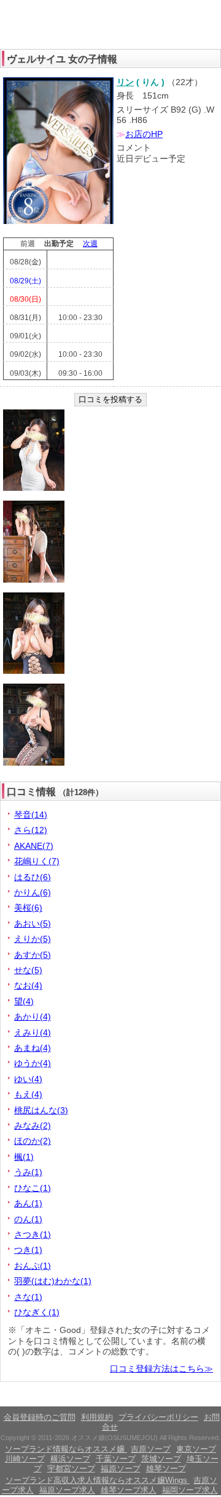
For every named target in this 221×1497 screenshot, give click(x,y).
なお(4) (28, 985)
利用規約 (97, 1417)
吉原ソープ (151, 1449)
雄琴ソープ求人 (129, 1490)
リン (125, 82)
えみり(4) (32, 1032)
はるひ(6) (32, 877)
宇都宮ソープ (71, 1468)
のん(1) (28, 1219)
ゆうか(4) (32, 1063)
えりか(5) (32, 939)
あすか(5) (32, 955)
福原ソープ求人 (67, 1490)
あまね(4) (32, 1048)
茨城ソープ (161, 1458)
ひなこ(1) (32, 1188)
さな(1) (28, 1297)
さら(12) (30, 830)
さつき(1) (32, 1234)
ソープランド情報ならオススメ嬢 (66, 1449)
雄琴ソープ (166, 1468)
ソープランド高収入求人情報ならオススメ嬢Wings (98, 1480)
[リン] (58, 221)
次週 (90, 243)
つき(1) (28, 1250)
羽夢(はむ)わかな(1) (52, 1281)
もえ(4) (28, 1094)
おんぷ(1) (32, 1266)
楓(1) (24, 1157)
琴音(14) (30, 814)
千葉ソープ (116, 1458)
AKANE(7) (33, 846)
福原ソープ (121, 1468)
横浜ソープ (70, 1458)
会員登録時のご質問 (40, 1417)
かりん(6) (32, 892)
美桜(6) (28, 908)
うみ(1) (28, 1172)
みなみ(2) (32, 1125)
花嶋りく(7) (37, 861)
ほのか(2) (32, 1141)
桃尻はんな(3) (41, 1110)
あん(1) (28, 1203)
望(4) (24, 1001)
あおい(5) (32, 923)
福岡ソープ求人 (190, 1490)
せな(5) (28, 970)
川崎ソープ (25, 1458)
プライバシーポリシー (158, 1417)
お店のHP (144, 134)
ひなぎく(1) (37, 1312)
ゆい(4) (28, 1079)
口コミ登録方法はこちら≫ (161, 1368)
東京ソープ (196, 1449)
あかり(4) (32, 1016)
